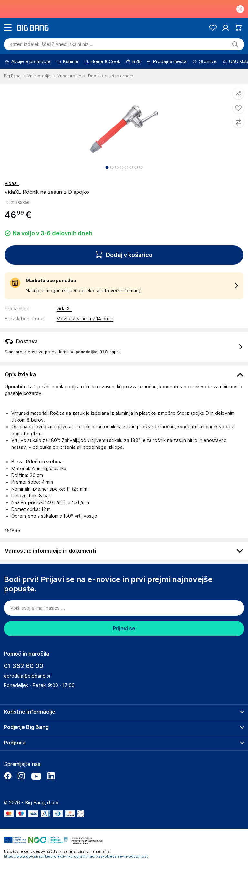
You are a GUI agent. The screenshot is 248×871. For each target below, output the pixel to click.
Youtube (36, 776)
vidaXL (12, 183)
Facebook (8, 776)
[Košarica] (238, 27)
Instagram (21, 776)
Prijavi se (124, 628)
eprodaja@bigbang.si (27, 675)
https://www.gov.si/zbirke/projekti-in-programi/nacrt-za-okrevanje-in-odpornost (76, 856)
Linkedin (51, 776)
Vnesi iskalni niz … (51, 44)
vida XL (64, 308)
